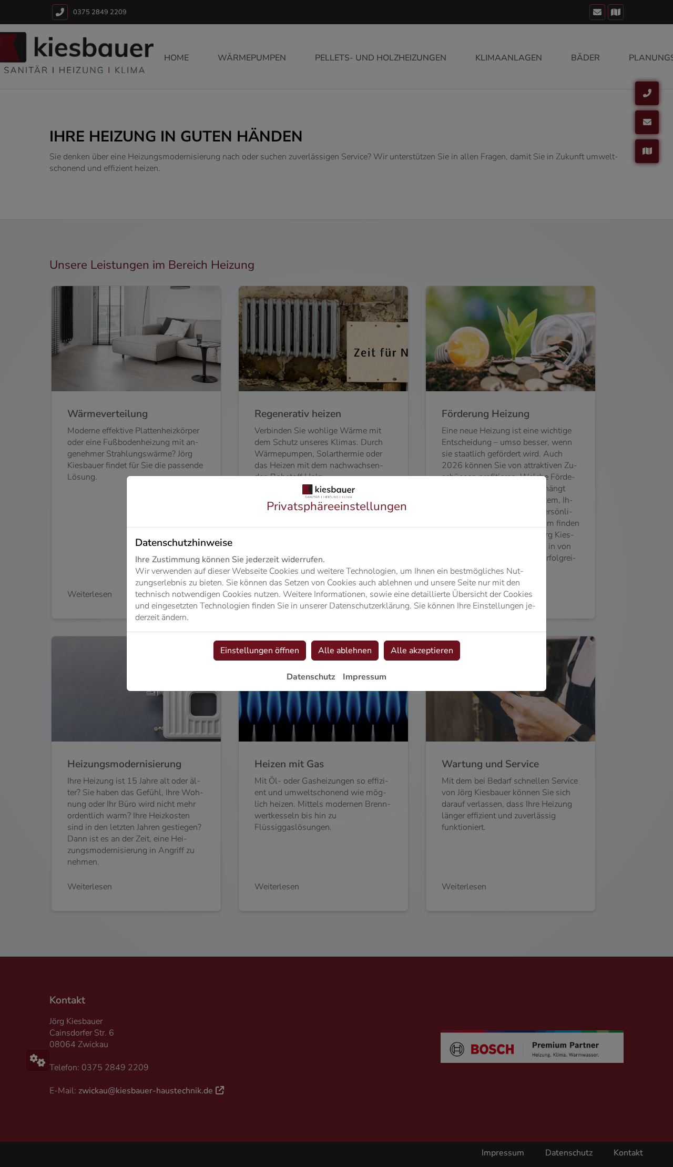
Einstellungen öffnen (259, 650)
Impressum (364, 677)
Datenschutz (311, 677)
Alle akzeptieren (422, 650)
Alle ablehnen (345, 650)
